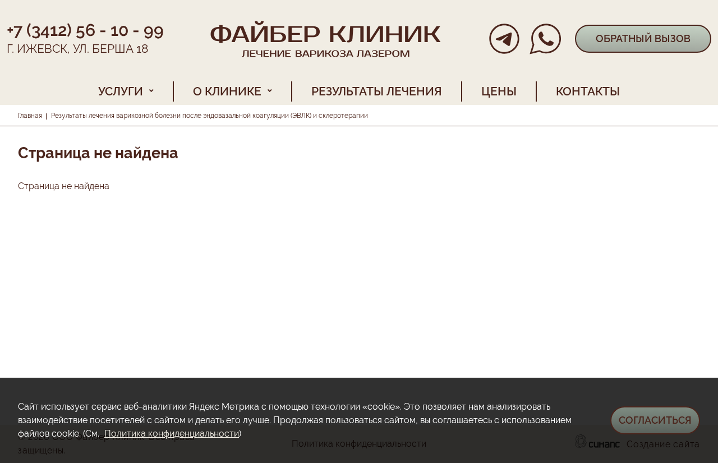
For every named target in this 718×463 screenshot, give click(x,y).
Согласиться (655, 420)
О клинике (227, 91)
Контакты (588, 91)
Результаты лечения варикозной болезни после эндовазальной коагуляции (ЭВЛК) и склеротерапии (209, 116)
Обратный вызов (643, 38)
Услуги (120, 91)
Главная (30, 116)
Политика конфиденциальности (171, 433)
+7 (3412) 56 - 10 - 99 (85, 30)
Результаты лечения (376, 91)
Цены (499, 91)
